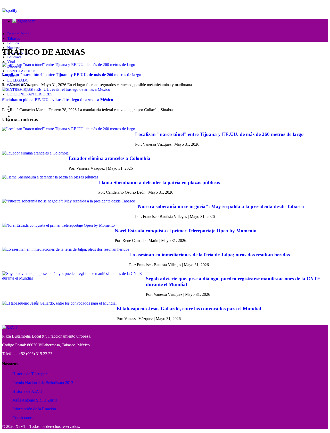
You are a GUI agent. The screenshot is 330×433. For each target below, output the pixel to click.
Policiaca (14, 57)
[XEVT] (23, 21)
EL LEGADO (18, 80)
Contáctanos (22, 417)
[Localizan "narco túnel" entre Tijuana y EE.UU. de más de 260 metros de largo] (68, 64)
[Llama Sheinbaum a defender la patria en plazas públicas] (50, 177)
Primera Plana (18, 34)
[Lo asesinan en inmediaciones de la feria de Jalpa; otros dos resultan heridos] (65, 249)
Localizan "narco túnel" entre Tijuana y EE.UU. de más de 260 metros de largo (71, 74)
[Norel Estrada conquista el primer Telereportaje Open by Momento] (58, 225)
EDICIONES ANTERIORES (29, 94)
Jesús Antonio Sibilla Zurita (34, 400)
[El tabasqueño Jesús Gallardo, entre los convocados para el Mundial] (59, 303)
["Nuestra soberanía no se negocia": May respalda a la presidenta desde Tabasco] (68, 201)
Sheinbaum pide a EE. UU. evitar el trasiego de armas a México (57, 99)
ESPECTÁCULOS (21, 71)
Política (13, 43)
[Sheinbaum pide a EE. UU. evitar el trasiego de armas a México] (56, 89)
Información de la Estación (34, 409)
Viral (11, 62)
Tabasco (13, 38)
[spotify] (9, 10)
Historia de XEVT (27, 391)
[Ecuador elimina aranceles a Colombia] (35, 153)
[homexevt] (10, 327)
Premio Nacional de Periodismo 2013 (42, 382)
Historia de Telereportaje (32, 374)
